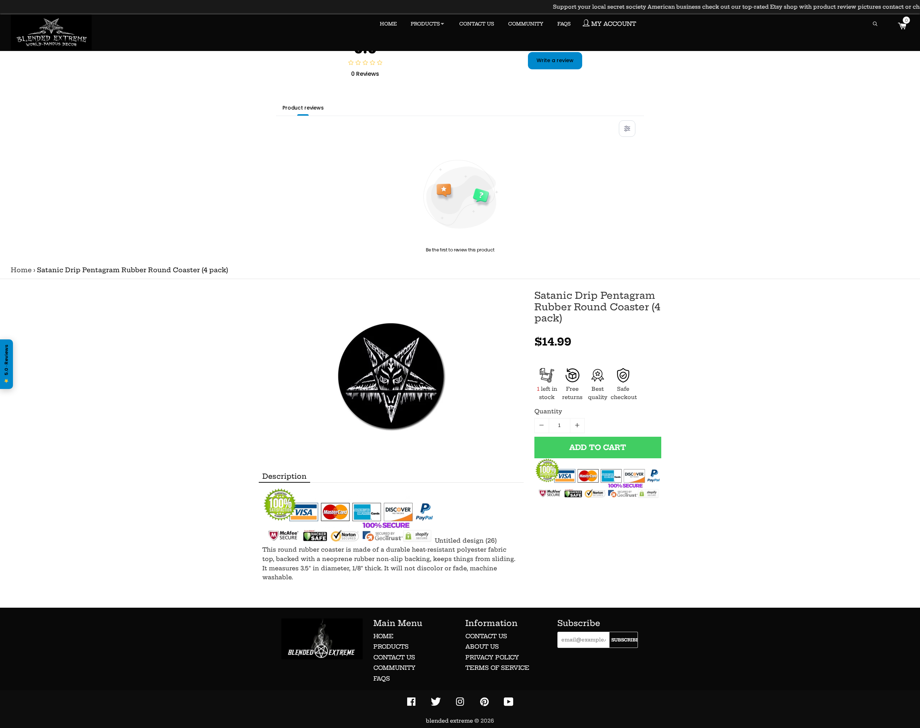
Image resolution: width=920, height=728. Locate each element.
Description (284, 476)
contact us (486, 636)
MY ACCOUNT (612, 23)
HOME (388, 24)
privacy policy (492, 657)
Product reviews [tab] (303, 107)
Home (21, 270)
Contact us (394, 657)
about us (482, 646)
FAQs (381, 678)
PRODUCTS (425, 24)
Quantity (548, 411)
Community (394, 667)
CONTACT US (476, 24)
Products (391, 646)
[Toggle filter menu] (627, 128)
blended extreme (449, 721)
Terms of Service (497, 667)
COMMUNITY (525, 24)
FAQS (564, 24)
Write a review (555, 60)
